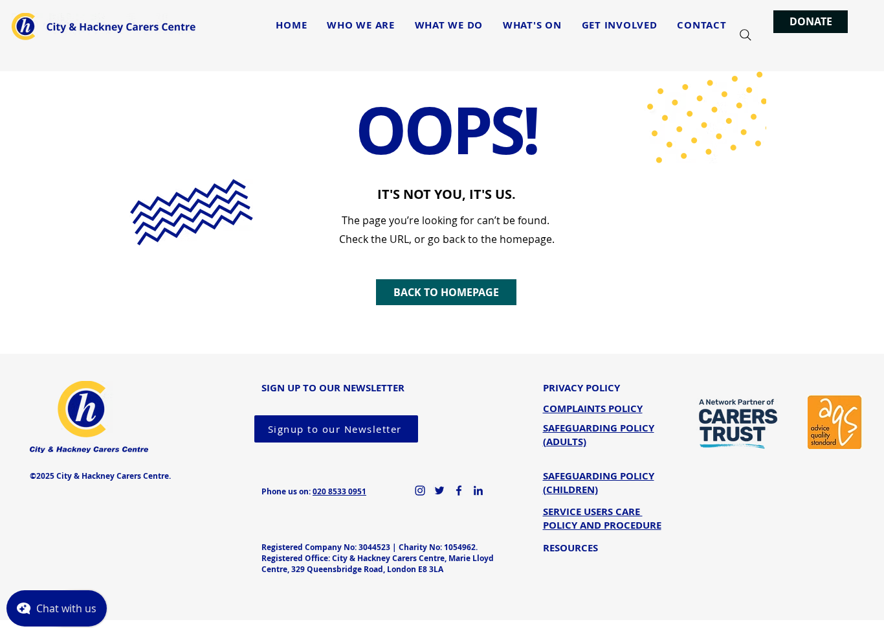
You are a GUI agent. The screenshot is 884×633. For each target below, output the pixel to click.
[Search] (745, 35)
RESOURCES (570, 548)
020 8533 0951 (339, 491)
